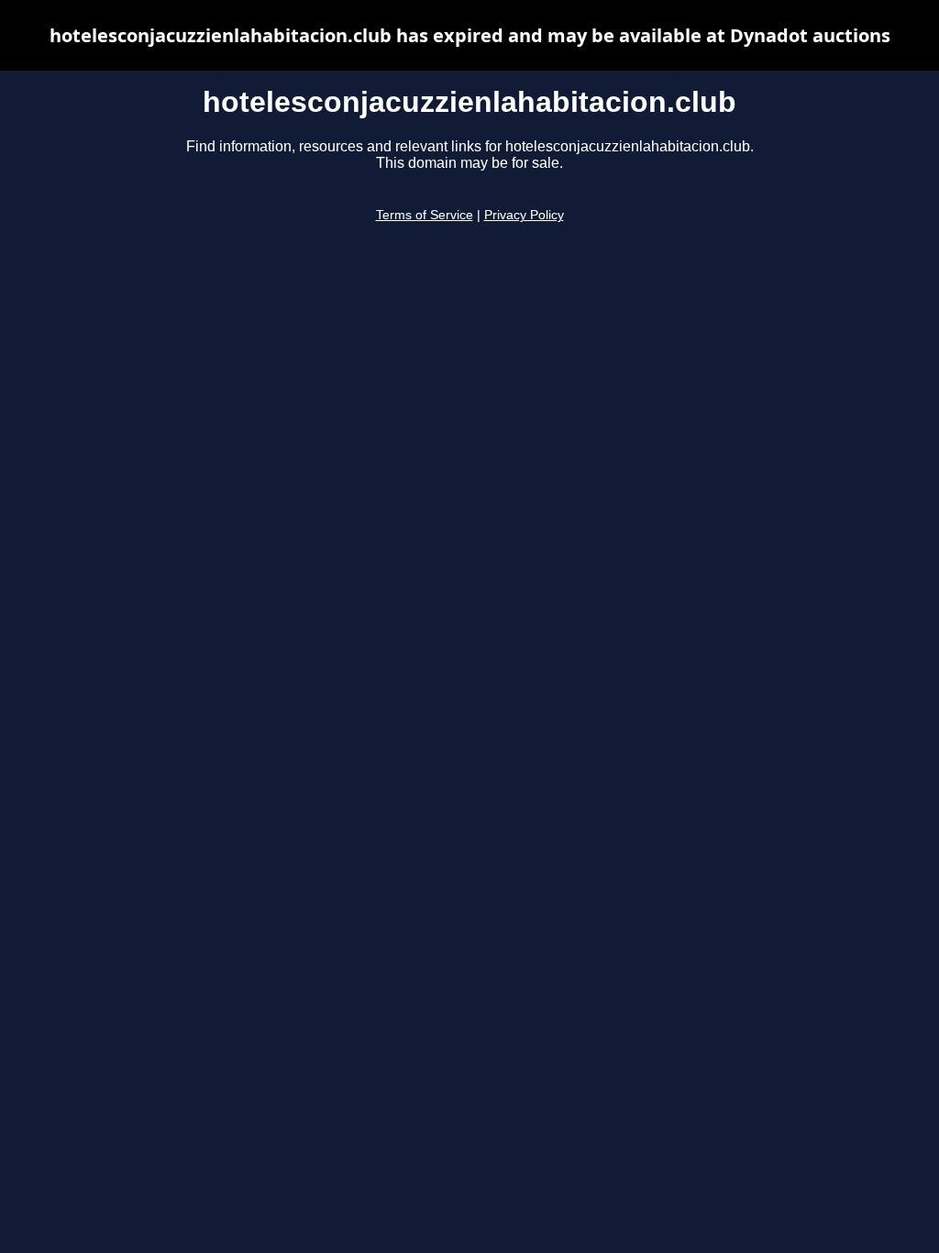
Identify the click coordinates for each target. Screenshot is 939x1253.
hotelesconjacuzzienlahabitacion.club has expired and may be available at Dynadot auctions (470, 35)
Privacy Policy (524, 215)
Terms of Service (424, 215)
